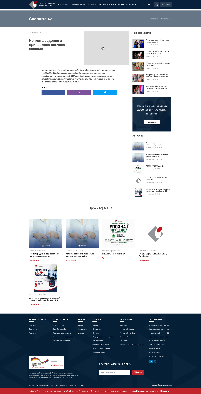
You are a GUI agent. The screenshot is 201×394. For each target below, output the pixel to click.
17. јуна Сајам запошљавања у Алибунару (156, 179)
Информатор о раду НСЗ (159, 325)
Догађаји (81, 333)
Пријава (138, 372)
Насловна (63, 4)
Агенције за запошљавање (63, 337)
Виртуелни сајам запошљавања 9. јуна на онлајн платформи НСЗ (158, 190)
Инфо (120, 4)
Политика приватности (158, 356)
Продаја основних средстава (103, 337)
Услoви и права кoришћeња (39, 385)
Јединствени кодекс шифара (160, 337)
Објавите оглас (58, 325)
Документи (108, 4)
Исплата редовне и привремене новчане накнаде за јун (157, 155)
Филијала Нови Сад (127, 333)
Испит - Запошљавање (101, 348)
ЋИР (144, 4)
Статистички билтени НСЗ (159, 333)
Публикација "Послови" (61, 340)
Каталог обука (154, 348)
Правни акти (97, 329)
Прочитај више (34, 260)
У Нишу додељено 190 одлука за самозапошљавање (157, 41)
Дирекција (123, 325)
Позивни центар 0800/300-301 (132, 344)
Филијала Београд (127, 329)
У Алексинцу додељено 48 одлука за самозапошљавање (158, 53)
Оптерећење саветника (101, 344)
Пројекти (32, 333)
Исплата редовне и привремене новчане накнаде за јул (157, 144)
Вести (148, 45)
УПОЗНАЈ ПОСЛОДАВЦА (155, 166)
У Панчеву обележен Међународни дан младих (158, 64)
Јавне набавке (98, 340)
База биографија (59, 329)
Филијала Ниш (125, 337)
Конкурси (32, 325)
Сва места (124, 340)
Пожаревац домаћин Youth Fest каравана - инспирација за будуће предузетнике (157, 76)
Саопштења (166, 19)
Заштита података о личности (160, 329)
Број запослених (98, 352)
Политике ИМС (155, 352)
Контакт (130, 4)
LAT (148, 4)
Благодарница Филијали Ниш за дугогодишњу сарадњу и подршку (157, 87)
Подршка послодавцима (62, 333)
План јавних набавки (157, 340)
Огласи (83, 4)
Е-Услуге (95, 4)
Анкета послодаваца (157, 344)
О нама (73, 4)
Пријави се (151, 122)
